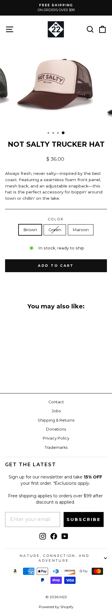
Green (54, 229)
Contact (56, 402)
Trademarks (56, 447)
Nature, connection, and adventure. (54, 558)
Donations (56, 429)
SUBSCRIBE (84, 519)
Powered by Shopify (56, 607)
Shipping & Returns (56, 420)
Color (56, 219)
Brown (30, 229)
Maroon (81, 229)
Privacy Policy (56, 438)
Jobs (56, 411)
